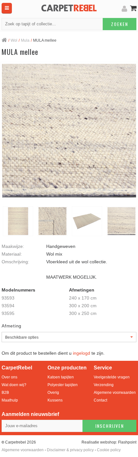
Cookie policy (109, 450)
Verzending (104, 385)
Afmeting (12, 325)
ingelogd (81, 353)
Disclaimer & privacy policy (70, 450)
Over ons (9, 377)
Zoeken (119, 24)
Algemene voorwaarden (115, 392)
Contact (100, 400)
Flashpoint (127, 442)
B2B (5, 392)
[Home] (4, 41)
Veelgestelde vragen (112, 377)
